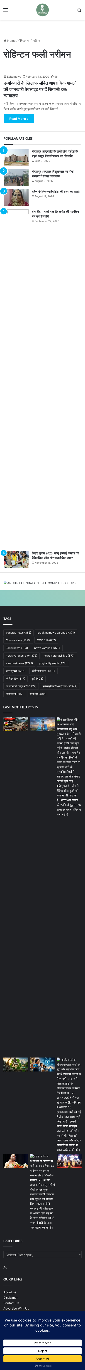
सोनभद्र (38, 694)
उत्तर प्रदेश (16, 671)
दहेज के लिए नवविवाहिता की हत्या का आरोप (56, 192)
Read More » (18, 118)
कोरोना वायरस (43, 671)
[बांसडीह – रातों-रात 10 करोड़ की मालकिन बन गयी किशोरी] (16, 378)
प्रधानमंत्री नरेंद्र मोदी (21, 686)
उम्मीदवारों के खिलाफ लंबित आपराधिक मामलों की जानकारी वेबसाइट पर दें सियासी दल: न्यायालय (40, 89)
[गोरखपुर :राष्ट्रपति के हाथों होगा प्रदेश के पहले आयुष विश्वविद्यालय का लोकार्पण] (16, 157)
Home (11, 40)
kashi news (17, 648)
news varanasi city (21, 655)
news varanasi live (59, 655)
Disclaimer (10, 1297)
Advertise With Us (16, 1308)
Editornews (14, 76)
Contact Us (11, 1303)
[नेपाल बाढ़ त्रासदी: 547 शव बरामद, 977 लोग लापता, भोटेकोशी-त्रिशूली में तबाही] (15, 724)
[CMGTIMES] (42, 10)
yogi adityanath (52, 663)
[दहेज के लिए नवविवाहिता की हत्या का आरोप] (16, 197)
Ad (5, 1267)
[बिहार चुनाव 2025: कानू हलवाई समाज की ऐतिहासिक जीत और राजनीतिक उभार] (16, 559)
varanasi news (19, 663)
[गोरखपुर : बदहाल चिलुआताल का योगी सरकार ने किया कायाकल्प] (16, 177)
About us (9, 1292)
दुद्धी (37, 678)
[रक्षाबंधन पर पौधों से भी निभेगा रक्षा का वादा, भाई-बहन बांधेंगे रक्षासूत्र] (42, 1192)
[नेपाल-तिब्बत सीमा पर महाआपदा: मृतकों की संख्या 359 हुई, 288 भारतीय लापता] (69, 886)
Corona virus (18, 640)
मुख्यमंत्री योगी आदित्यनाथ (60, 686)
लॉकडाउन (14, 694)
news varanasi (47, 648)
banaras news (18, 632)
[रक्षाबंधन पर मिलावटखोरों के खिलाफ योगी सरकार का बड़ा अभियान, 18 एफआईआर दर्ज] (69, 1105)
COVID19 (46, 640)
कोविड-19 (15, 678)
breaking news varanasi (56, 632)
